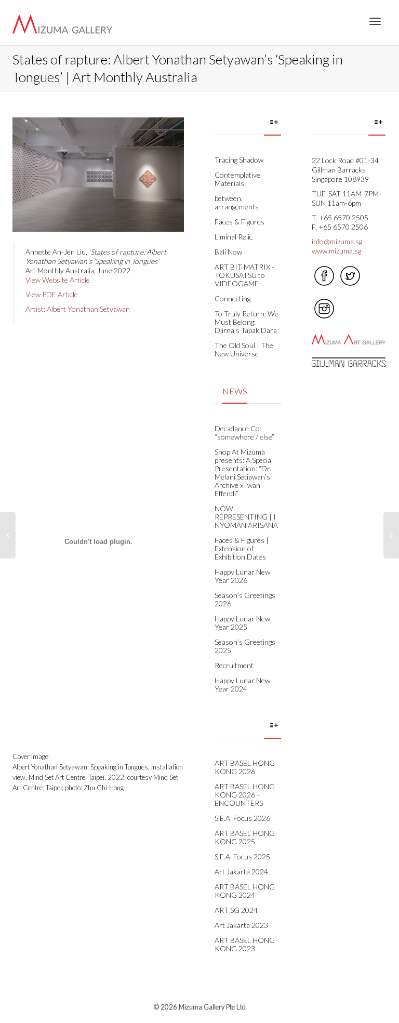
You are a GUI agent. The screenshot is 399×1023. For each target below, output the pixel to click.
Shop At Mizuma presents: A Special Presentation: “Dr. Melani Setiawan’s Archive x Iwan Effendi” (244, 472)
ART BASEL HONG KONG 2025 (245, 837)
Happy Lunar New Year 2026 (242, 575)
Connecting (232, 298)
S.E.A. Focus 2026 (242, 818)
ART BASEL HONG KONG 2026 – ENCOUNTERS (245, 794)
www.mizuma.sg (336, 250)
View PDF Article (51, 294)
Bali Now (228, 251)
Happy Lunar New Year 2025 (242, 622)
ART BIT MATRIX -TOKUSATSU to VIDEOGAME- (244, 275)
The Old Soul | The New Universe (244, 349)
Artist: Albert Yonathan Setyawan (77, 308)
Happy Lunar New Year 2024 (242, 684)
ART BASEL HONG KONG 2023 (245, 944)
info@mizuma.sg (337, 241)
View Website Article (57, 279)
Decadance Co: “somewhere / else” (244, 432)
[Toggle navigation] (375, 21)
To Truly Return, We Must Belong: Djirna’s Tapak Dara (246, 322)
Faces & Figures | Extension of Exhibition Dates (242, 548)
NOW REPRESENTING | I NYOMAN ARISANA (246, 516)
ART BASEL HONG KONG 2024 (245, 890)
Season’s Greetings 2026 (245, 599)
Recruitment (234, 665)
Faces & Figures (239, 221)
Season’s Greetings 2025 (245, 646)
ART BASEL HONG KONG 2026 (245, 767)
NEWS (234, 391)
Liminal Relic (233, 236)
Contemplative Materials (237, 179)
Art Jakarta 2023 (241, 925)
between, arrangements (237, 202)
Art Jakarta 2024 (241, 871)
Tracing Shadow (239, 159)
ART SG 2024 (236, 910)
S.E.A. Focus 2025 (242, 856)
